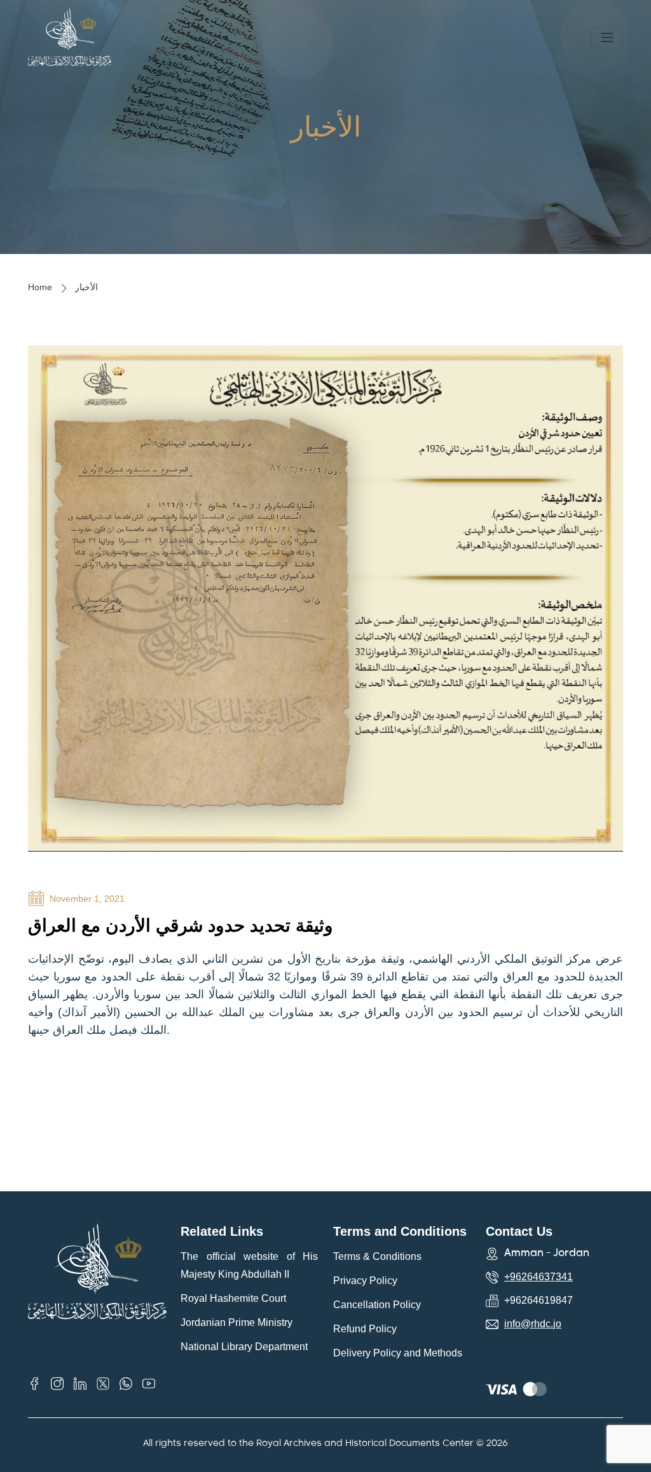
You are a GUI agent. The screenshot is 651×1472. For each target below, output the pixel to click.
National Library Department (244, 1346)
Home (40, 287)
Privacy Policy (365, 1280)
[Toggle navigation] (607, 37)
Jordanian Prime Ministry (236, 1322)
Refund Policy (365, 1328)
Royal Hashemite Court (233, 1298)
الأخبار (86, 287)
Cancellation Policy (377, 1304)
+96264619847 (538, 1300)
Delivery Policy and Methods (397, 1353)
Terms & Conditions (377, 1256)
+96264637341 (538, 1276)
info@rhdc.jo (532, 1323)
